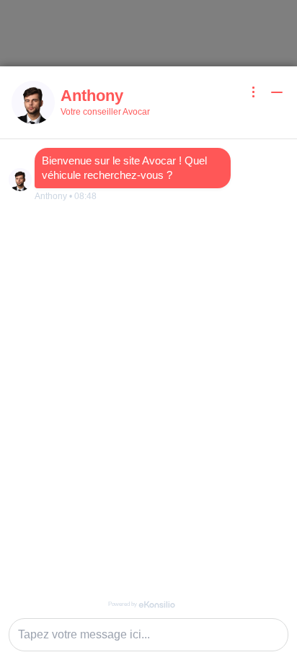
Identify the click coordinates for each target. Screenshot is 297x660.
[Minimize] (276, 92)
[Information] (253, 92)
